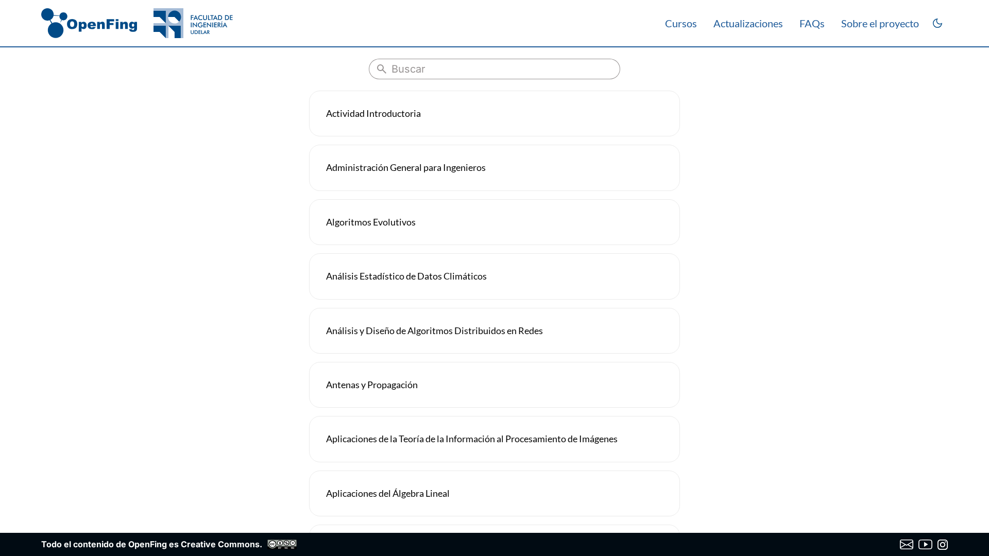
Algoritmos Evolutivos (371, 222)
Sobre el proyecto (880, 23)
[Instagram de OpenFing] (942, 545)
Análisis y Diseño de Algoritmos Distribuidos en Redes (434, 330)
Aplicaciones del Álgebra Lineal (388, 493)
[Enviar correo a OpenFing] (907, 545)
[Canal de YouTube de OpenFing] (925, 545)
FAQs (812, 23)
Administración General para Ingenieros (406, 167)
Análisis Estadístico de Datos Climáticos (406, 276)
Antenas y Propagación (372, 384)
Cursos (681, 23)
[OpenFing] (137, 23)
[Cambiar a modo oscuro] (937, 23)
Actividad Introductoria (373, 113)
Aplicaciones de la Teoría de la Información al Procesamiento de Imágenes (472, 438)
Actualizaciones (748, 23)
